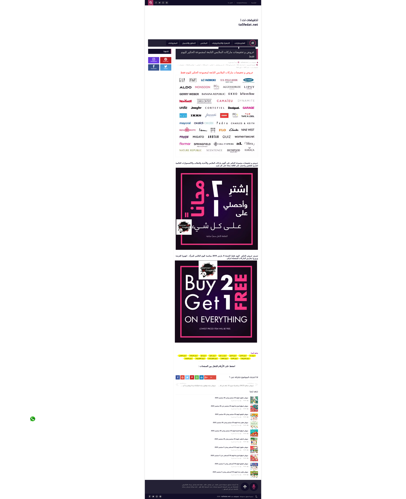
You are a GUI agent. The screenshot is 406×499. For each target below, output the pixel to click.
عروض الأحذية (234, 358)
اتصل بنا (230, 3)
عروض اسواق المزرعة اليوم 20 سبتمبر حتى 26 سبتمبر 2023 (229, 406)
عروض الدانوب (243, 355)
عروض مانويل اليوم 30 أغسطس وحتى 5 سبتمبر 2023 (231, 447)
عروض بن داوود (222, 355)
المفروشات (172, 43)
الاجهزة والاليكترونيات (221, 43)
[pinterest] (160, 496)
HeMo (245, 400)
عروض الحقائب (224, 358)
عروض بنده (252, 355)
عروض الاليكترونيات (200, 358)
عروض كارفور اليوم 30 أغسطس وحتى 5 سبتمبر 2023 (231, 464)
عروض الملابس (182, 355)
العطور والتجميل (188, 43)
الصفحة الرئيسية (251, 65)
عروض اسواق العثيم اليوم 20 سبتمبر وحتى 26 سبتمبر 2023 (229, 431)
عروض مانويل (212, 355)
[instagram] (156, 496)
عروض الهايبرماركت (212, 358)
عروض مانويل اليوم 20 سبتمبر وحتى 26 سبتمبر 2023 (231, 398)
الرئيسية (253, 3)
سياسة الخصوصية (242, 3)
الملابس (203, 43)
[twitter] (153, 496)
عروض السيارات (188, 358)
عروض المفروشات (245, 358)
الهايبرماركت (240, 43)
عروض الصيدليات (193, 355)
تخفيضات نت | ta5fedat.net (230, 497)
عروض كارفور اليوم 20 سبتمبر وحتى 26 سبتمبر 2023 (231, 414)
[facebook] (149, 496)
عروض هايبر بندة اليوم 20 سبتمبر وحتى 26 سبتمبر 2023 (230, 423)
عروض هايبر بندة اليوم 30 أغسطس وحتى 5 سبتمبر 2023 (230, 472)
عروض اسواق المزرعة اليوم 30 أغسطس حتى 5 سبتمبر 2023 (229, 456)
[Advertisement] (186, 22)
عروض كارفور (233, 355)
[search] (150, 2)
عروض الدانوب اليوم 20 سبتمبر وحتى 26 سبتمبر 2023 (231, 439)
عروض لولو (203, 355)
